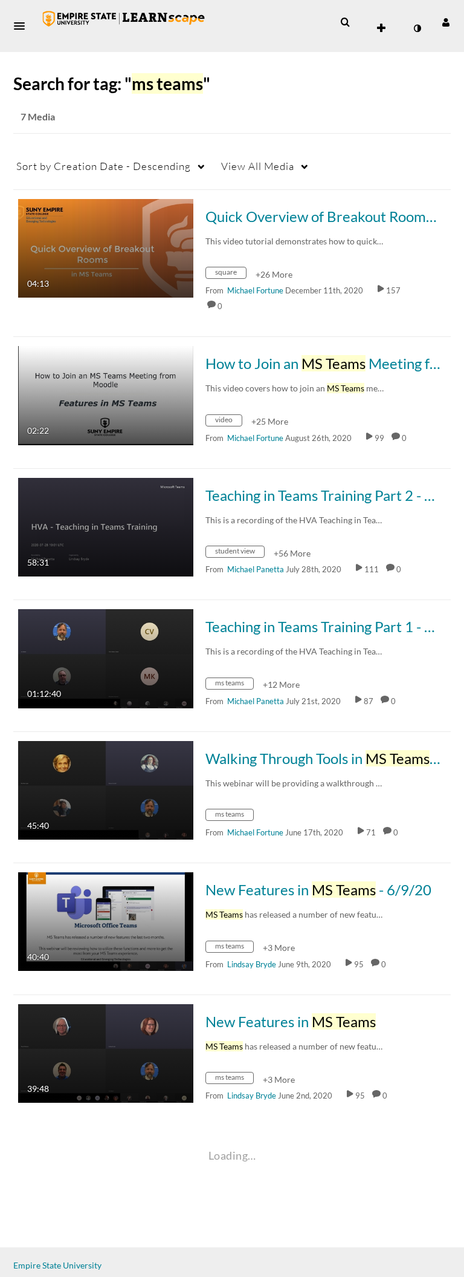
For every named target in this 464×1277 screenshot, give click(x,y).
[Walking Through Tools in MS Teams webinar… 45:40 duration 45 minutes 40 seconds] (105, 789)
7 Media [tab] (38, 116)
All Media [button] (257, 166)
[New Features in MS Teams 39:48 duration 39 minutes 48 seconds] (105, 1052)
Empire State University (57, 1265)
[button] (23, 26)
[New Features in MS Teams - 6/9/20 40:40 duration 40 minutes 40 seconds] (105, 920)
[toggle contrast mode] (417, 28)
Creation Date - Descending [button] (103, 166)
